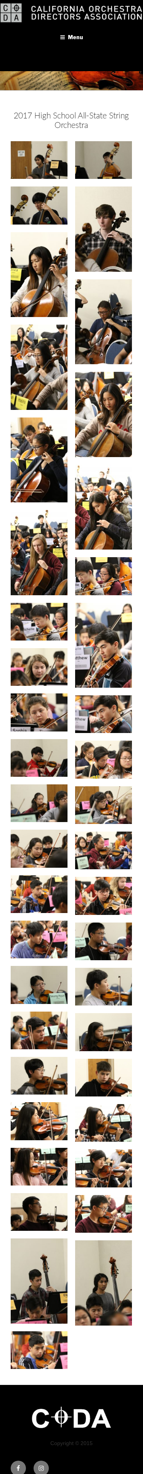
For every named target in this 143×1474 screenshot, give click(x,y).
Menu (75, 37)
